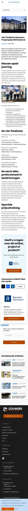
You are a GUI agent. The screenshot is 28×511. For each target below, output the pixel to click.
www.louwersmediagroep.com (12, 497)
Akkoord (7, 509)
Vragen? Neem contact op (12, 416)
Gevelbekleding (6, 427)
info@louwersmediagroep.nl (11, 473)
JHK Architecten (6, 159)
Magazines (5, 449)
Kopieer (20, 286)
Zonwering (5, 435)
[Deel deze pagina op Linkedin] (13, 286)
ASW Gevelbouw (17, 151)
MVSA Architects (6, 166)
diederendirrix (5, 151)
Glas (3, 441)
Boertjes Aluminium (20, 144)
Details (16, 508)
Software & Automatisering (9, 432)
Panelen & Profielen (7, 430)
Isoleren (4, 438)
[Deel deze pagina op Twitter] (3, 286)
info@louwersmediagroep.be (11, 491)
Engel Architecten (6, 144)
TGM (14, 159)
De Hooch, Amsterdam (8, 164)
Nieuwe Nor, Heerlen (7, 149)
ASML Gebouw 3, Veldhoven (9, 157)
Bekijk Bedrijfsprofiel (14, 318)
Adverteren (5, 451)
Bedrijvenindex (6, 454)
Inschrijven (14, 342)
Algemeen (4, 43)
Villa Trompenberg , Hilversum (10, 142)
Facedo (15, 166)
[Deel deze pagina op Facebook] (8, 286)
